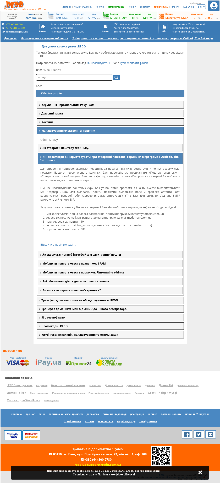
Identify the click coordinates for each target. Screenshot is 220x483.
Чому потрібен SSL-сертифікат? (188, 24)
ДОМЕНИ (67, 7)
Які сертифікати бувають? (185, 28)
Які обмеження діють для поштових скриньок (75, 281)
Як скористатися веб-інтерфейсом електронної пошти (81, 254)
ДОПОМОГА (145, 7)
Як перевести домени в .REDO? (67, 31)
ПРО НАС (175, 7)
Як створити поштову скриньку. (65, 148)
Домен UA (166, 385)
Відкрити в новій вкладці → (58, 244)
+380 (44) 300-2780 (98, 459)
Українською (195, 3)
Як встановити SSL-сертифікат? (188, 31)
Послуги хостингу (39, 393)
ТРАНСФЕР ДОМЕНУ (83, 7)
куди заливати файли (134, 63)
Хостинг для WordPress (23, 400)
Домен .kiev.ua (133, 385)
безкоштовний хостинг (68, 385)
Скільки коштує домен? (63, 28)
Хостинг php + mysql (162, 393)
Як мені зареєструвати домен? (67, 24)
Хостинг (139, 393)
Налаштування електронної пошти (44, 38)
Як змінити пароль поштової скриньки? (71, 290)
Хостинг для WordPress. (126, 28)
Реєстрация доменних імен (68, 393)
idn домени (41, 385)
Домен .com (95, 385)
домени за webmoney (188, 385)
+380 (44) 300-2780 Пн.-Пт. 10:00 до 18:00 (17, 28)
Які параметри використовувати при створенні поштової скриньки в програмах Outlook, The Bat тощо (142, 38)
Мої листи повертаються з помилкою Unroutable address (82, 272)
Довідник (10, 38)
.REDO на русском (19, 385)
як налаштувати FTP (100, 63)
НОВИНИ (132, 7)
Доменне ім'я (16, 393)
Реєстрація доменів (99, 393)
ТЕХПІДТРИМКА (161, 7)
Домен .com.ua (114, 385)
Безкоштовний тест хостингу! (129, 31)
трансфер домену (121, 393)
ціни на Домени (51, 400)
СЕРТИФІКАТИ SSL (116, 7)
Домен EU (150, 385)
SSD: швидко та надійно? (127, 24)
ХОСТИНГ (100, 7)
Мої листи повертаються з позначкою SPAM (73, 263)
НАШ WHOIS (188, 7)
